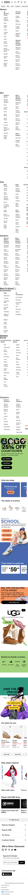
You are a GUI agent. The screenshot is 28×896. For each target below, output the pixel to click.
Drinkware (18, 300)
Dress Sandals (18, 20)
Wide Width (7, 427)
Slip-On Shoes (6, 57)
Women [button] (3, 6)
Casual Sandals (18, 16)
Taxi (5, 382)
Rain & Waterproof (6, 215)
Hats (17, 306)
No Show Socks (6, 331)
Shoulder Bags (6, 308)
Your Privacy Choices (8, 891)
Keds (17, 355)
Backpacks (6, 295)
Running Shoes (18, 60)
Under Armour (18, 373)
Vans (17, 376)
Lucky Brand (5, 369)
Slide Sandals (18, 145)
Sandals (6, 54)
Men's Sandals (18, 134)
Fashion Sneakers (18, 56)
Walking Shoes (18, 68)
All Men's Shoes (6, 96)
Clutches (6, 298)
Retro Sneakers (6, 266)
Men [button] (8, 6)
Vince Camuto (6, 385)
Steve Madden (6, 378)
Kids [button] (12, 6)
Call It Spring (5, 350)
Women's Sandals (18, 12)
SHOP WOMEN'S (6, 459)
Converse (18, 352)
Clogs (5, 30)
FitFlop (5, 362)
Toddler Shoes (5, 189)
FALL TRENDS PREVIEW (14, 703)
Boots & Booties (6, 410)
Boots (5, 23)
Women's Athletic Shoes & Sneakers (18, 42)
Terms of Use (4, 887)
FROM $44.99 (10, 486)
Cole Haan (6, 356)
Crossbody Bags (6, 301)
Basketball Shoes (18, 103)
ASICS (17, 347)
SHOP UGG (8, 622)
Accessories (7, 429)
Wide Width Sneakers (18, 128)
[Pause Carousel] (24, 643)
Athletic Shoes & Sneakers (6, 19)
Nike (17, 362)
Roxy (5, 375)
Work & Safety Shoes (5, 64)
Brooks (18, 350)
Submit (22, 862)
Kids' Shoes (5, 185)
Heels (5, 39)
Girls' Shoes (17, 211)
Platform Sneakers (6, 262)
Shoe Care (18, 309)
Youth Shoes (5, 193)
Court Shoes (17, 107)
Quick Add (6, 754)
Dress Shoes (5, 114)
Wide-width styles (7, 790)
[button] (10, 727)
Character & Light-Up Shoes (6, 206)
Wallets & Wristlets (6, 314)
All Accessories (19, 293)
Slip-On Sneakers (18, 64)
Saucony (18, 367)
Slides (17, 31)
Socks (5, 320)
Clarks (5, 354)
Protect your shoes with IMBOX (10, 811)
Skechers (18, 370)
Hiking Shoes (5, 42)
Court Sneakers (18, 52)
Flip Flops (18, 24)
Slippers (6, 60)
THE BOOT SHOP (14, 708)
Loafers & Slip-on (18, 423)
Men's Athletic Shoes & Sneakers (18, 97)
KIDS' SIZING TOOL (14, 602)
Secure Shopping (5, 889)
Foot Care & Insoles (19, 303)
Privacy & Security (5, 885)
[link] (6, 742)
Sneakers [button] (17, 6)
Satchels (6, 305)
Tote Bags (6, 311)
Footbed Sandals (18, 27)
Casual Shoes (5, 26)
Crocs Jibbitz (19, 297)
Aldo (5, 345)
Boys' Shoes (17, 185)
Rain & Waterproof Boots (6, 50)
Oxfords (6, 125)
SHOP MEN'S (6, 463)
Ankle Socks (5, 323)
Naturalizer (6, 373)
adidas (17, 345)
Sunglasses (18, 314)
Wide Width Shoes (5, 226)
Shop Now (10, 492)
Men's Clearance (19, 400)
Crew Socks (5, 327)
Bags (5, 293)
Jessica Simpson (6, 365)
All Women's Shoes (6, 13)
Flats (5, 36)
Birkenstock (7, 347)
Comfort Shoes (6, 33)
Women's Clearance (7, 400)
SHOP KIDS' (7, 467)
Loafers (5, 46)
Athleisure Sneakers (18, 48)
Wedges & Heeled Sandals (18, 35)
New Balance (18, 358)
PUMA (17, 364)
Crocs (5, 359)
